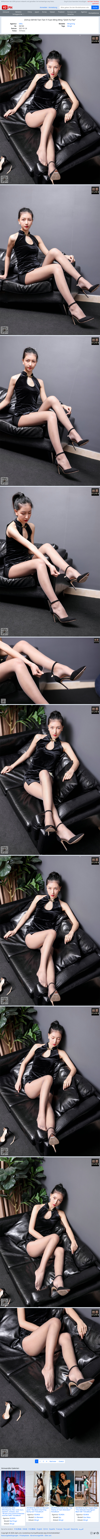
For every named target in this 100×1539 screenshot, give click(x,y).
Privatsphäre (24, 1535)
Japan (37, 12)
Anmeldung (53, 7)
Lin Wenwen (38, 1517)
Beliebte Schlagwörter (18, 13)
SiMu (21, 24)
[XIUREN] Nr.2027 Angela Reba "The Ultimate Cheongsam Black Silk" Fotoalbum (87, 1510)
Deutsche (74, 1529)
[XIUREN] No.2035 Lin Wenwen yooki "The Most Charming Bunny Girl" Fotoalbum (38, 1510)
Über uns (48, 1535)
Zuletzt (61, 1461)
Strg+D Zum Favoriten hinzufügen (75, 1)
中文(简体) (17, 1529)
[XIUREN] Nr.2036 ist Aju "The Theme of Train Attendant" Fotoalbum (61, 1510)
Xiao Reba (86, 1517)
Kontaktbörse (94, 13)
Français (59, 1529)
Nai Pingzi (13, 1521)
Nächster (53, 1461)
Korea (44, 12)
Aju (60, 1517)
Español (52, 1529)
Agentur (84, 12)
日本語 (25, 1529)
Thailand (61, 12)
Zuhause (6, 12)
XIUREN (12, 1518)
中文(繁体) (32, 1529)
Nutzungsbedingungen (9, 1535)
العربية (81, 1529)
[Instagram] (91, 1533)
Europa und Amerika (71, 13)
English (39, 1529)
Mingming (71, 24)
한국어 (45, 1529)
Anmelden (43, 7)
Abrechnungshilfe (36, 1535)
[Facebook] (97, 1533)
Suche (95, 7)
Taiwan (52, 12)
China (30, 12)
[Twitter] (94, 1533)
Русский (67, 1529)
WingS (69, 26)
